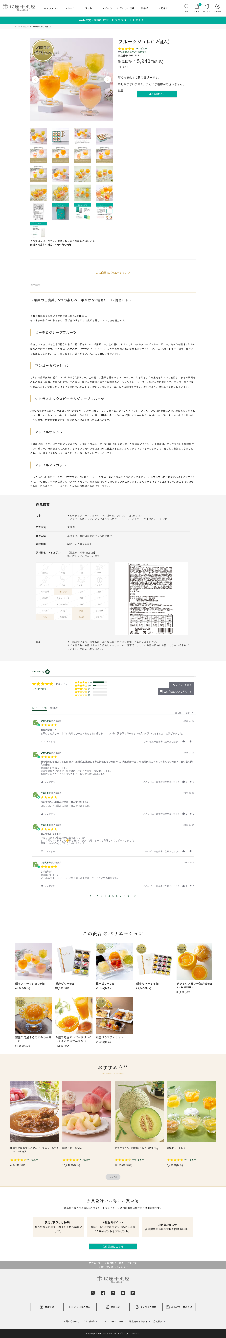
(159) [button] (90, 682)
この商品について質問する (134, 51)
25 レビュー (84, 1159)
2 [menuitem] (101, 895)
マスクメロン (51, 8)
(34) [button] (89, 685)
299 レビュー (137, 1159)
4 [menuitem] (109, 895)
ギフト (88, 8)
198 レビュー (141, 48)
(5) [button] (89, 688)
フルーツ (70, 8)
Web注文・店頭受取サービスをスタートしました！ (113, 20)
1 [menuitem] (97, 895)
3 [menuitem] (105, 895)
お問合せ (163, 8)
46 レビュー (32, 1159)
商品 (25, 26)
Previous (35, 79)
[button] (176, 691)
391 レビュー (189, 1159)
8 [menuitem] (124, 895)
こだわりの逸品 (126, 8)
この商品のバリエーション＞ (113, 273)
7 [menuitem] (120, 895)
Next (107, 79)
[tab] (39, 709)
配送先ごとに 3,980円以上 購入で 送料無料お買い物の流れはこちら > (113, 1265)
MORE (113, 1177)
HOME (18, 26)
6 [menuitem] (116, 895)
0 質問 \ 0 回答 (39, 688)
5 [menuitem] (113, 895)
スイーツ (107, 8)
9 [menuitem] (128, 895)
